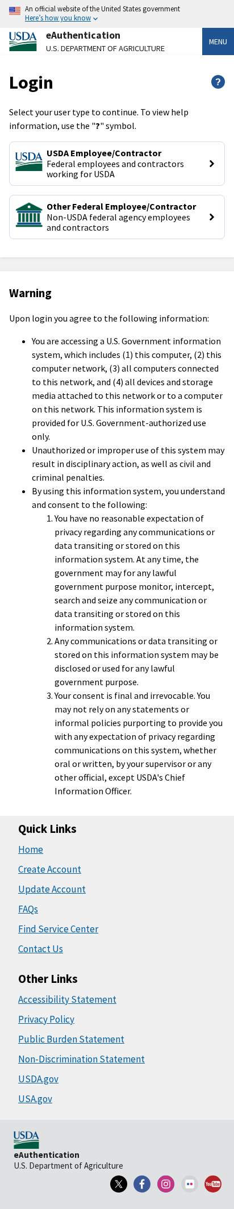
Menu (218, 41)
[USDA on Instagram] (166, 1184)
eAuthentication (83, 35)
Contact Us (40, 949)
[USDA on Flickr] (190, 1184)
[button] (117, 163)
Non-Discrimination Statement (81, 1059)
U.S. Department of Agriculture (105, 48)
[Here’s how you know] (117, 14)
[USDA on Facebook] (142, 1184)
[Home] (26, 1140)
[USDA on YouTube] (213, 1184)
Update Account (52, 889)
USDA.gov (38, 1079)
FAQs (28, 909)
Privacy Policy (46, 1019)
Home (30, 849)
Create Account (49, 869)
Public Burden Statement (71, 1039)
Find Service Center (58, 929)
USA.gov (35, 1099)
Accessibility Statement (67, 999)
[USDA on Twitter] (119, 1184)
